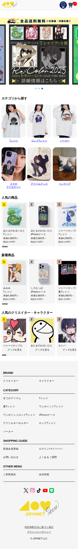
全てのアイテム (12, 398)
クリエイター (10, 380)
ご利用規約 (9, 474)
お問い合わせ (10, 457)
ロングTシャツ (47, 423)
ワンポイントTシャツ (51, 406)
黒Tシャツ (9, 406)
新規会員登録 (10, 448)
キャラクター (46, 380)
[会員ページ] (64, 5)
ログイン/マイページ (51, 448)
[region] (39, 225)
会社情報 (44, 474)
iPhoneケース (47, 415)
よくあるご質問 (48, 457)
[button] (36, 88)
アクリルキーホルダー (16, 423)
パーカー (8, 431)
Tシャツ (43, 398)
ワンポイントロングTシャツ (19, 415)
